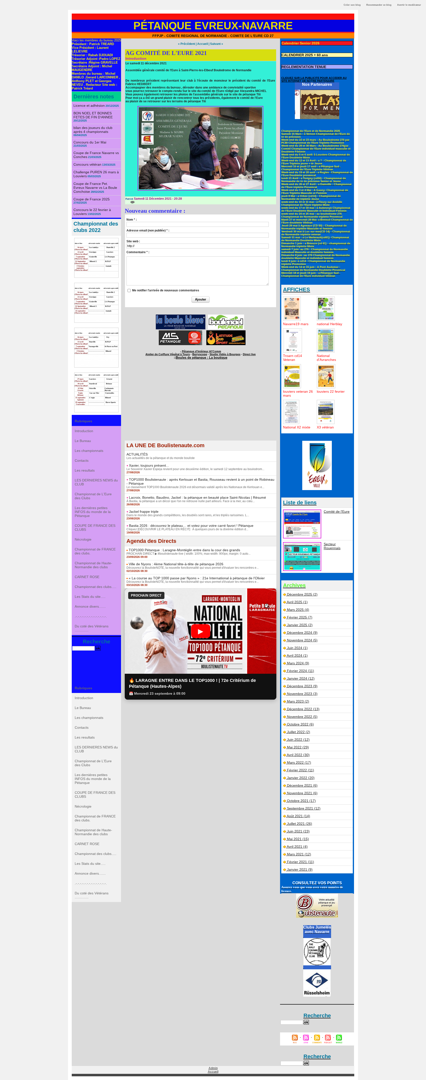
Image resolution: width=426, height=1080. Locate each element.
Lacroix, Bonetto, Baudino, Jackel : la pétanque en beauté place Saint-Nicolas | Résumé (197, 497)
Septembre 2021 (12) (303, 808)
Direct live (249, 354)
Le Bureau (83, 441)
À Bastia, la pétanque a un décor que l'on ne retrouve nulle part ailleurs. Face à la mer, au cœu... (190, 501)
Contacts (82, 460)
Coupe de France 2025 (91, 199)
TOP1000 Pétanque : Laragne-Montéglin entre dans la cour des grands (184, 550)
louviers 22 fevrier (331, 391)
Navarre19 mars (295, 324)
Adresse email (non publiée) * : (147, 230)
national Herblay (329, 324)
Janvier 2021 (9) (300, 869)
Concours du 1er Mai (89, 142)
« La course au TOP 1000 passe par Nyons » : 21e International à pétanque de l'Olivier (197, 578)
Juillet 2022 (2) (298, 732)
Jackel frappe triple (144, 511)
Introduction (84, 431)
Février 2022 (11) (300, 770)
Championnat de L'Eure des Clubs (93, 496)
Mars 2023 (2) (298, 701)
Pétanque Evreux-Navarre (213, 26)
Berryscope (199, 354)
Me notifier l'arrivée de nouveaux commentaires (165, 290)
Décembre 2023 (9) (302, 686)
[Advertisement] (200, 405)
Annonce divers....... (90, 606)
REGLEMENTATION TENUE (304, 67)
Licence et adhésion (89, 105)
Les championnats (89, 451)
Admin (213, 1068)
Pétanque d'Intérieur (201, 351)
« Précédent (186, 44)
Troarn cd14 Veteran (292, 358)
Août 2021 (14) (298, 816)
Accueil (202, 44)
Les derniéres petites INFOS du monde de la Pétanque (93, 512)
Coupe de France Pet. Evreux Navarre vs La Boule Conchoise (95, 188)
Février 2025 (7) (299, 617)
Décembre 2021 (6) (302, 785)
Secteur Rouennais (332, 546)
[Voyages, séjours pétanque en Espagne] (226, 331)
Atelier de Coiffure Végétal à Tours (167, 354)
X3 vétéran (325, 427)
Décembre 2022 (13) (303, 709)
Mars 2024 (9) (298, 663)
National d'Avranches (326, 358)
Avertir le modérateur (409, 5)
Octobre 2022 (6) (300, 724)
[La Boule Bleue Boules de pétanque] (180, 316)
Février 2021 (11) (300, 862)
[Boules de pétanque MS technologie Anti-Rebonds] (180, 331)
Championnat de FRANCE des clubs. (95, 551)
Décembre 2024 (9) (302, 633)
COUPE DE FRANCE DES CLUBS (95, 527)
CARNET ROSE (87, 577)
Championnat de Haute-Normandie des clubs (93, 565)
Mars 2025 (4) (298, 610)
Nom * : (131, 219)
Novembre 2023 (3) (302, 694)
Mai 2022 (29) (298, 747)
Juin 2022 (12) (298, 740)
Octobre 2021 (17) (301, 801)
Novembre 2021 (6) (302, 793)
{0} (127, 202)
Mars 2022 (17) (299, 762)
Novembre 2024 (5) (302, 640)
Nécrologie (83, 539)
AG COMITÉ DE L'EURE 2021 (166, 53)
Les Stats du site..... (90, 597)
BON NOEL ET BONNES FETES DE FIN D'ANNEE (93, 115)
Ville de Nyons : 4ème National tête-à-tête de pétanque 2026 (176, 564)
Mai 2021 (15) (298, 839)
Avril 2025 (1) (297, 602)
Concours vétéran (87, 164)
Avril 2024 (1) (297, 655)
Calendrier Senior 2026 (301, 43)
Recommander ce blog (378, 5)
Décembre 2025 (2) (302, 594)
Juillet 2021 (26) (299, 824)
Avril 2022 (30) (298, 755)
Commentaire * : (137, 252)
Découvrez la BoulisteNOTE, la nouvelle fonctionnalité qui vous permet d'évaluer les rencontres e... (192, 567)
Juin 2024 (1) (297, 648)
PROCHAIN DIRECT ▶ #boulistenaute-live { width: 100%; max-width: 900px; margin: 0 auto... (188, 553)
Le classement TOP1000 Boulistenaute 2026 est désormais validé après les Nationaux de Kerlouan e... (195, 487)
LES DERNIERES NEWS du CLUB (96, 482)
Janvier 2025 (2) (300, 625)
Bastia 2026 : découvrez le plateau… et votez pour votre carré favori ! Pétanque (191, 526)
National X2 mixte (296, 427)
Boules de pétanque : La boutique (201, 357)
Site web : (133, 241)
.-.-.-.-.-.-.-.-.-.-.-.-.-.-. (91, 616)
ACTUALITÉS (137, 454)
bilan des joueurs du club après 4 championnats (92, 130)
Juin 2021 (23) (298, 831)
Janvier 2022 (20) (301, 778)
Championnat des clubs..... (95, 587)
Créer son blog (352, 5)
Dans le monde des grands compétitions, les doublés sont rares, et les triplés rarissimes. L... (187, 515)
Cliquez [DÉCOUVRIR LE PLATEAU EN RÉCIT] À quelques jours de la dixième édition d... (187, 529)
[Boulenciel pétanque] (226, 316)
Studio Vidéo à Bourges (225, 354)
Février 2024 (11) (300, 671)
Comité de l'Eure (337, 511)
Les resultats (85, 470)
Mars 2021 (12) (299, 854)
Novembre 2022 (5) (302, 717)
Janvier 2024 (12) (301, 678)
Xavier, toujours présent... (149, 465)
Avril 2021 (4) (297, 847)
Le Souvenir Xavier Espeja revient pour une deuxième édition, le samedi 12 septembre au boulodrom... (195, 469)
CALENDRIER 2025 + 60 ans (305, 55)
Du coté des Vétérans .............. (91, 628)
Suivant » (216, 44)
